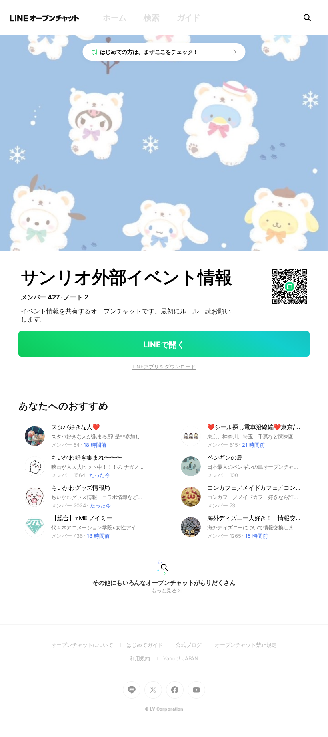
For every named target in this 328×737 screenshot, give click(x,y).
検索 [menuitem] (151, 17)
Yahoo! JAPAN (180, 658)
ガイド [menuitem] (188, 17)
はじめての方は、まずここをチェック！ (149, 51)
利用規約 (147, 658)
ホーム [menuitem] (114, 17)
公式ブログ (195, 645)
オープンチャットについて (88, 645)
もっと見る (164, 590)
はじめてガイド (151, 645)
